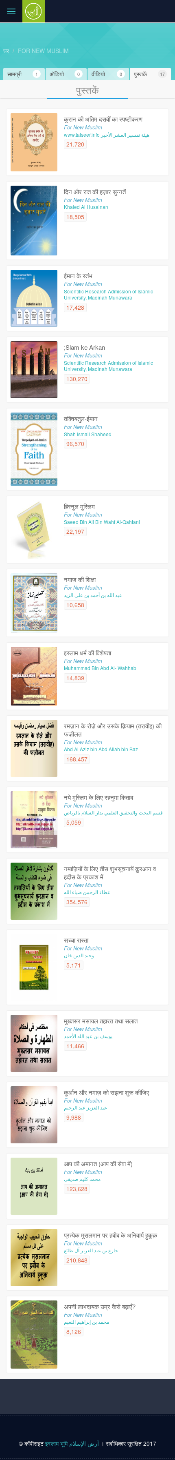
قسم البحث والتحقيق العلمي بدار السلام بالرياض (113, 812)
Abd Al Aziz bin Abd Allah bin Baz (101, 749)
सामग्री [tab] (22, 74)
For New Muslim (43, 51)
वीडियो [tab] (107, 74)
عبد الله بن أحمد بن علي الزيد (93, 594)
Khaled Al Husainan (86, 206)
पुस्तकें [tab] (149, 74)
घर (6, 51)
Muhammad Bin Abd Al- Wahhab (100, 667)
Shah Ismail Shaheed (88, 433)
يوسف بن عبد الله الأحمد (88, 1035)
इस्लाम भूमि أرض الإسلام (73, 1443)
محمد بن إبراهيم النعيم (86, 1321)
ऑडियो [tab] (65, 74)
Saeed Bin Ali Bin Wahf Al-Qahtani (102, 521)
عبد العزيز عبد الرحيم (85, 1107)
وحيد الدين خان (79, 955)
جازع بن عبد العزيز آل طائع (91, 1250)
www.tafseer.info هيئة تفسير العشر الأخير (106, 134)
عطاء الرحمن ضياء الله (87, 891)
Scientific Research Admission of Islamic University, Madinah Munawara (108, 294)
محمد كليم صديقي (82, 1178)
